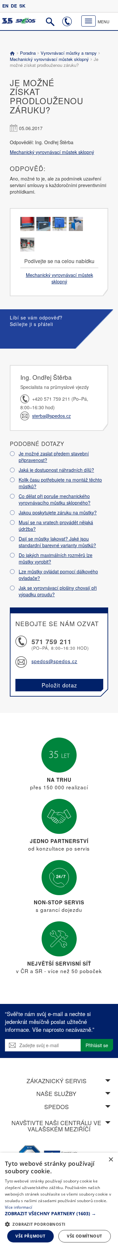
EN (5, 6)
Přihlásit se (97, 1045)
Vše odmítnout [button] (84, 1236)
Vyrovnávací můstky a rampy (68, 53)
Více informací (18, 1207)
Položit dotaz (59, 685)
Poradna (28, 53)
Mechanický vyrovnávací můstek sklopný (50, 59)
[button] (59, 1213)
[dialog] (59, 1201)
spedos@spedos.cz (54, 661)
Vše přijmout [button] (30, 1236)
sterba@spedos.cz (51, 416)
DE (14, 6)
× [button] (110, 1159)
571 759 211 (51, 641)
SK (22, 6)
